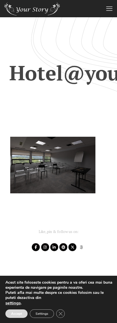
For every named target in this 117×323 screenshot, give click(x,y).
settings (13, 302)
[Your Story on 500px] (81, 247)
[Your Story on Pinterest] (63, 247)
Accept (16, 313)
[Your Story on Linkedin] (54, 247)
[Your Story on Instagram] (45, 247)
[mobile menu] (109, 8)
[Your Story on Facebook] (36, 247)
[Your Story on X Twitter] (72, 247)
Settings (41, 313)
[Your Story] (32, 8)
